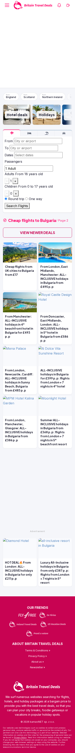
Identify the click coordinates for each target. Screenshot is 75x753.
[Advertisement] (37, 50)
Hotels (28, 133)
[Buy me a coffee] (68, 5)
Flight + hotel (46, 133)
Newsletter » (37, 667)
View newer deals (37, 232)
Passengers (13, 161)
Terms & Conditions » (37, 650)
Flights (11, 133)
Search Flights (17, 206)
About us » (37, 661)
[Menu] (7, 5)
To (7, 148)
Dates (9, 155)
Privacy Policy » (37, 656)
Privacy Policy (20, 737)
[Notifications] (59, 5)
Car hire (63, 133)
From (9, 141)
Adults (9, 174)
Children (11, 186)
